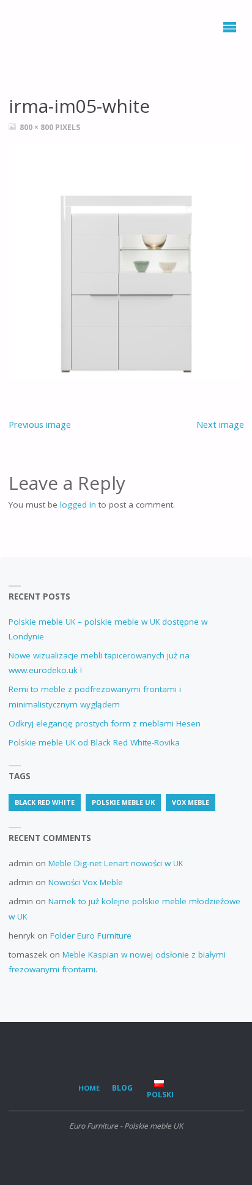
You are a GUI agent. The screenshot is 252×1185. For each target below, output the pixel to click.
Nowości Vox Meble (85, 882)
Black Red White (45, 802)
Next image (220, 424)
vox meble (190, 802)
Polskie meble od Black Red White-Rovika (94, 742)
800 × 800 (37, 127)
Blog (122, 1088)
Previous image (40, 424)
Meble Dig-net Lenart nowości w (115, 863)
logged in (78, 504)
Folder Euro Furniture (91, 935)
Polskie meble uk (123, 802)
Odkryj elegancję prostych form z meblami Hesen (105, 723)
